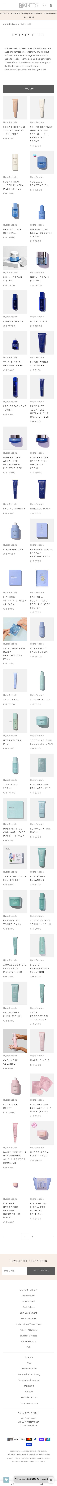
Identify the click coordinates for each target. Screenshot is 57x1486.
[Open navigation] (6, 5)
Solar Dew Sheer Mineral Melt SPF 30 (14, 185)
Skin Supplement (28, 1312)
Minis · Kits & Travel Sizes (28, 1324)
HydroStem (38, 321)
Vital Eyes (11, 699)
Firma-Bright (13, 549)
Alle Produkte (28, 1295)
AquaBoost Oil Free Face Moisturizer (14, 968)
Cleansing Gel (41, 699)
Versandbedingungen (29, 1380)
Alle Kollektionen (10, 24)
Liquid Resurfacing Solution (39, 968)
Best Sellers (28, 1307)
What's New (28, 1301)
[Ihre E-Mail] (14, 1271)
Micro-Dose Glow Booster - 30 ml (41, 233)
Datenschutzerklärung (29, 1374)
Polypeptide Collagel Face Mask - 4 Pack (14, 832)
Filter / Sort (28, 88)
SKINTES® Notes (28, 1335)
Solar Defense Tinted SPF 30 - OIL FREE (14, 130)
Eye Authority (14, 508)
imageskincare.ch (29, 1403)
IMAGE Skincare (28, 1341)
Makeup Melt (40, 1060)
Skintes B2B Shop (28, 1330)
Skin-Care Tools (28, 1318)
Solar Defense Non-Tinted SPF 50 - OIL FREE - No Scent (41, 134)
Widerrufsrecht (29, 1368)
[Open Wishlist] (6, 1480)
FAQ (28, 1347)
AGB (29, 1363)
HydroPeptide (10, 122)
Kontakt (29, 1391)
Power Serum (13, 321)
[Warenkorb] (51, 5)
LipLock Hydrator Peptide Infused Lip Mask (12, 1210)
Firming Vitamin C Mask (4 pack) (15, 600)
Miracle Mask (40, 508)
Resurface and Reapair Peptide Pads (41, 553)
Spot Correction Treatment (39, 1016)
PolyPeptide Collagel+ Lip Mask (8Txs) (40, 1108)
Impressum (29, 1385)
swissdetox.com (29, 1397)
